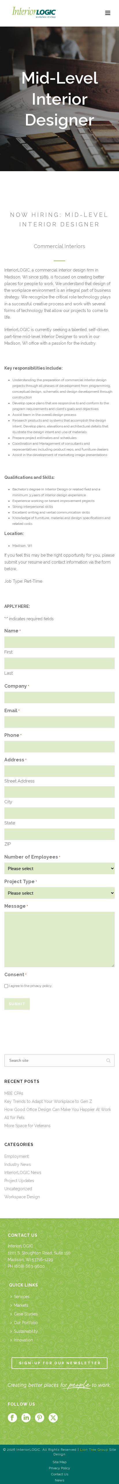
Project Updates (19, 1180)
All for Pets (14, 1117)
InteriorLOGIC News (22, 1172)
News (59, 1480)
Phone (13, 735)
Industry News (17, 1164)
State (9, 823)
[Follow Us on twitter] (53, 1418)
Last (8, 673)
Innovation (23, 1340)
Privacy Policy (59, 1468)
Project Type (20, 881)
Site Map (59, 1462)
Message (16, 906)
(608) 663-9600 (29, 1266)
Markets (21, 1305)
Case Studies (26, 1314)
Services (21, 1296)
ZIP (7, 844)
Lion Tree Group (94, 1450)
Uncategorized (18, 1188)
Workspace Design (22, 1197)
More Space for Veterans (27, 1125)
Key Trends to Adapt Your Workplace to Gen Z (48, 1101)
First (8, 652)
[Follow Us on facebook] (12, 1418)
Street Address (19, 781)
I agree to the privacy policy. (30, 986)
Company (16, 686)
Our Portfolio (26, 1322)
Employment (16, 1156)
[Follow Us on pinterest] (39, 1418)
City (8, 801)
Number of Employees (32, 857)
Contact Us (59, 1474)
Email (12, 710)
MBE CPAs (13, 1093)
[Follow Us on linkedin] (26, 1418)
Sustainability (26, 1331)
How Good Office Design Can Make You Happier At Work (57, 1109)
